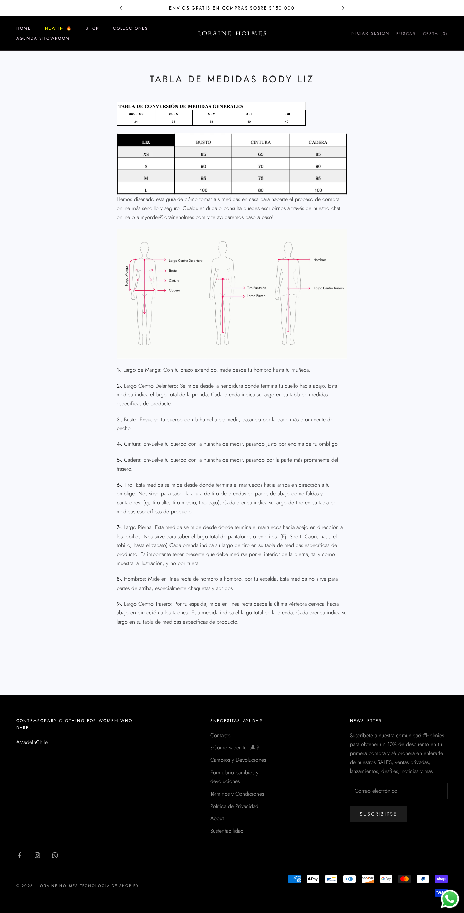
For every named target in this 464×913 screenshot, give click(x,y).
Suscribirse (378, 814)
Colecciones (130, 28)
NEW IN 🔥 (58, 28)
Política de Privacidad (234, 806)
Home (23, 28)
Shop (93, 28)
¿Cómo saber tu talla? (235, 747)
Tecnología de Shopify (109, 886)
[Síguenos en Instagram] (37, 855)
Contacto (220, 735)
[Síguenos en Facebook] (19, 855)
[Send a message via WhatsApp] (450, 899)
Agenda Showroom (43, 38)
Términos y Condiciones (237, 794)
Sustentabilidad (227, 831)
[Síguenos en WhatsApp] (55, 855)
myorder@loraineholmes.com (173, 217)
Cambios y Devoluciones (238, 760)
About (217, 818)
